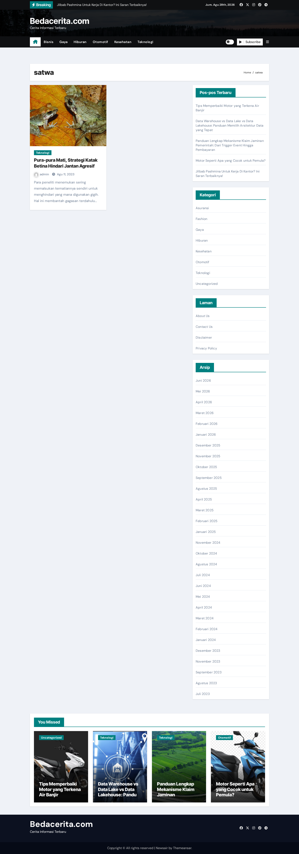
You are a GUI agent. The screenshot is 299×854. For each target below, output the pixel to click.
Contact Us (204, 327)
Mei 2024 (203, 596)
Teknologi (145, 42)
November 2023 (208, 661)
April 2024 (204, 607)
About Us (203, 316)
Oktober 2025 (206, 467)
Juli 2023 (203, 694)
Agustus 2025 (206, 488)
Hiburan (80, 42)
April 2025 (204, 499)
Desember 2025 (208, 445)
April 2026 (204, 402)
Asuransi (202, 208)
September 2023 (209, 672)
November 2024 (208, 542)
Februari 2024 (207, 629)
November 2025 (208, 456)
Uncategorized (207, 284)
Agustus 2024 (206, 564)
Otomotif (100, 42)
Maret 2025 (205, 510)
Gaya (63, 42)
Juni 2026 (203, 380)
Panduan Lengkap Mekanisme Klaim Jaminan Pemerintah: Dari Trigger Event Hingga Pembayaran (230, 145)
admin (45, 174)
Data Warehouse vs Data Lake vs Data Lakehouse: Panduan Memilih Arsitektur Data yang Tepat (229, 125)
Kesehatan (123, 42)
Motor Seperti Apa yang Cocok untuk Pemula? (230, 160)
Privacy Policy (206, 348)
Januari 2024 (206, 640)
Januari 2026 (206, 434)
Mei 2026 (203, 391)
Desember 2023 (208, 651)
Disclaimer (204, 337)
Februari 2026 (207, 424)
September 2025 (209, 478)
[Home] (35, 42)
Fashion (201, 219)
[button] (267, 42)
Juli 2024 (203, 575)
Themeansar (182, 848)
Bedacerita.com (59, 21)
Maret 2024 (205, 618)
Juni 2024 (203, 586)
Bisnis (48, 42)
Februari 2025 (207, 521)
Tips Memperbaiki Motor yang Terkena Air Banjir (60, 789)
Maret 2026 (205, 413)
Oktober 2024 (206, 553)
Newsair (162, 848)
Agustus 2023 (206, 683)
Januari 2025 (206, 532)
